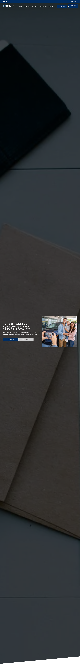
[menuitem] (20, 6)
